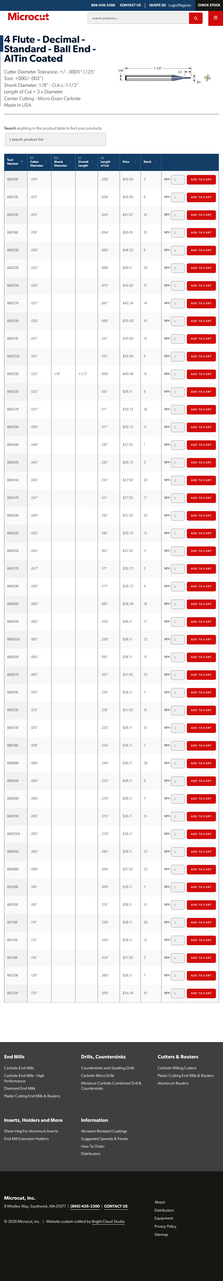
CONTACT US (116, 1207)
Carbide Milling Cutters (177, 1068)
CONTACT (130, 5)
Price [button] (126, 162)
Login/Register (180, 5)
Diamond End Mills (19, 1089)
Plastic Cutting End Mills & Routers (32, 1096)
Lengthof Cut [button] (105, 162)
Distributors (90, 1154)
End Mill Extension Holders (26, 1139)
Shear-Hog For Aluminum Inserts (31, 1131)
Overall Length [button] (83, 162)
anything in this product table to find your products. (53, 129)
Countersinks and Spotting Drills (107, 1068)
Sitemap (161, 1235)
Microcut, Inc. (20, 1198)
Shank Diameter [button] (60, 162)
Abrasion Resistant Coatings (104, 1131)
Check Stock (209, 5)
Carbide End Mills (19, 1068)
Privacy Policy (165, 1227)
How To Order (93, 1147)
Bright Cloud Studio (108, 1222)
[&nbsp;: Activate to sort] (190, 162)
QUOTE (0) (157, 5)
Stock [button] (147, 162)
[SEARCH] (196, 18)
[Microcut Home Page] (28, 16)
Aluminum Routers (173, 1084)
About (159, 1202)
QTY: (167, 179)
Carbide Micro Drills (97, 1076)
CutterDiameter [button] (36, 162)
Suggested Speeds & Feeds (104, 1139)
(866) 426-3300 (85, 1207)
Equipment (163, 1219)
